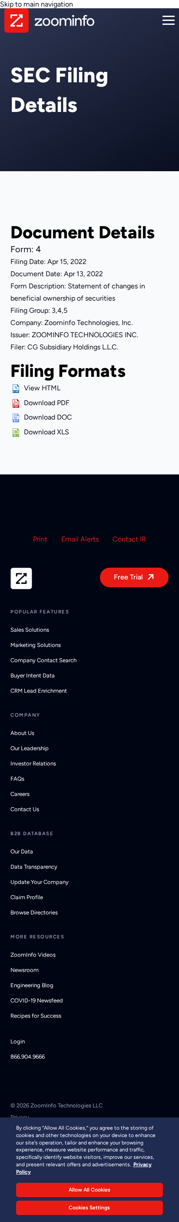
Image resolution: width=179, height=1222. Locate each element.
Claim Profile (26, 897)
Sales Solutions (29, 629)
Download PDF (47, 403)
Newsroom (24, 970)
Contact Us (24, 809)
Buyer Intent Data (32, 675)
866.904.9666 (27, 1056)
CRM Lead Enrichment (38, 690)
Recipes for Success (35, 1015)
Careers (20, 794)
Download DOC (48, 417)
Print (40, 539)
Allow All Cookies (89, 1190)
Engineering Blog (31, 985)
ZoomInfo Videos (33, 954)
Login (17, 1041)
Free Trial (128, 577)
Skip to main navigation (36, 4)
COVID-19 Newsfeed (36, 1000)
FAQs (17, 778)
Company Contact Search (43, 660)
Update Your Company (39, 882)
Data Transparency (33, 866)
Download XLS (46, 432)
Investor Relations (33, 763)
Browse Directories (34, 912)
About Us (22, 733)
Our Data (21, 851)
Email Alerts (80, 539)
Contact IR (129, 539)
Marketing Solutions (35, 645)
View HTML (42, 388)
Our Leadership (29, 748)
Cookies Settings (89, 1208)
